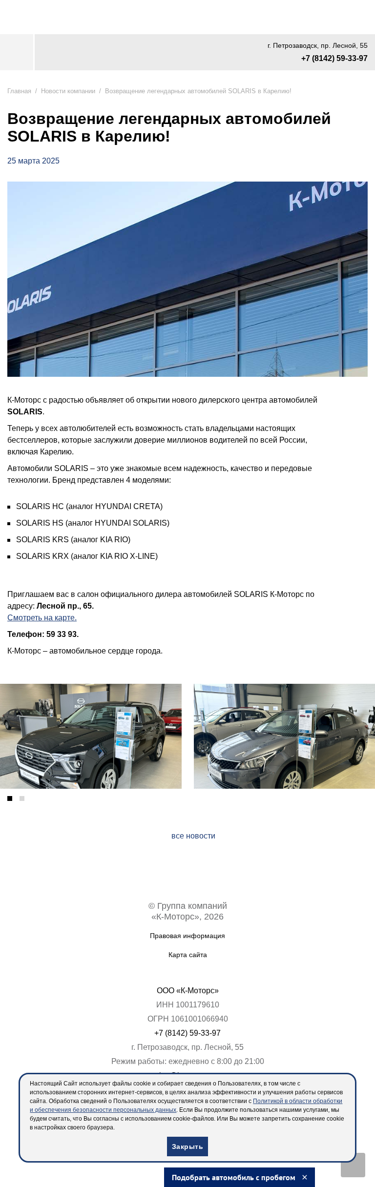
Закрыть (187, 1146)
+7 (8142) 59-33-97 (330, 59)
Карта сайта (187, 954)
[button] (9, 798)
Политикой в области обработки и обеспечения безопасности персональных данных (165, 1109)
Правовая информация (187, 935)
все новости (193, 835)
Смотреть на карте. (45, 617)
